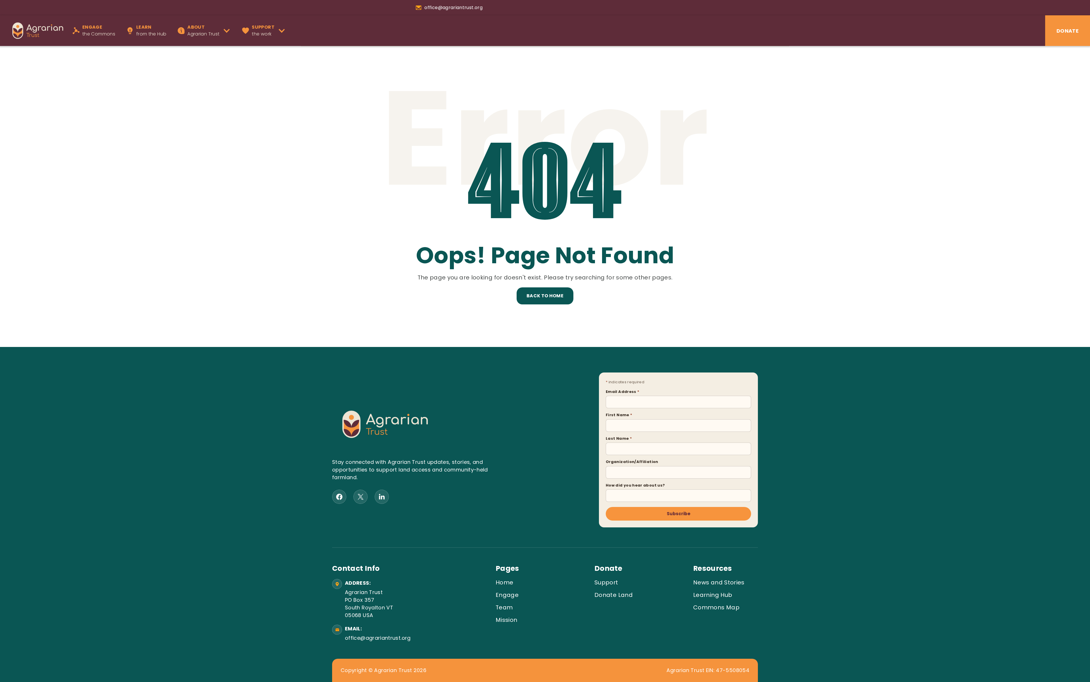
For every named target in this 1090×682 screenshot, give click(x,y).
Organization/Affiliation (632, 461)
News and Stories (719, 582)
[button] (206, 30)
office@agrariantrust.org (377, 637)
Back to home (545, 295)
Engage (507, 595)
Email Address (622, 391)
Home (504, 582)
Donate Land (613, 595)
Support (606, 582)
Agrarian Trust (203, 30)
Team (504, 607)
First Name (619, 415)
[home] (35, 30)
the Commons (98, 30)
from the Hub (151, 30)
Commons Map (716, 607)
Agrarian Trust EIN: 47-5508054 (707, 670)
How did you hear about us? (635, 485)
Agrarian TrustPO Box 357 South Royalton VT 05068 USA (369, 604)
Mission (506, 619)
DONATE (1068, 30)
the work (263, 30)
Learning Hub (712, 595)
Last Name (619, 438)
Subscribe (678, 514)
